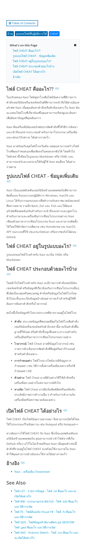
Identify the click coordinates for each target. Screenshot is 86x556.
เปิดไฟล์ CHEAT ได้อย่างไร (29, 71)
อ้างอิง (16, 77)
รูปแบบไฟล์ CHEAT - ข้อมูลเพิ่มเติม (34, 56)
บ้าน (10, 34)
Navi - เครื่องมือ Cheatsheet (32, 472)
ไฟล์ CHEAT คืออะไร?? (26, 51)
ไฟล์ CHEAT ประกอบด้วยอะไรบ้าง (33, 66)
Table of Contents (23, 23)
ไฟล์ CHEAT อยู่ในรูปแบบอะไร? (32, 61)
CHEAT (54, 34)
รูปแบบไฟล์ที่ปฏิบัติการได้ (31, 34)
